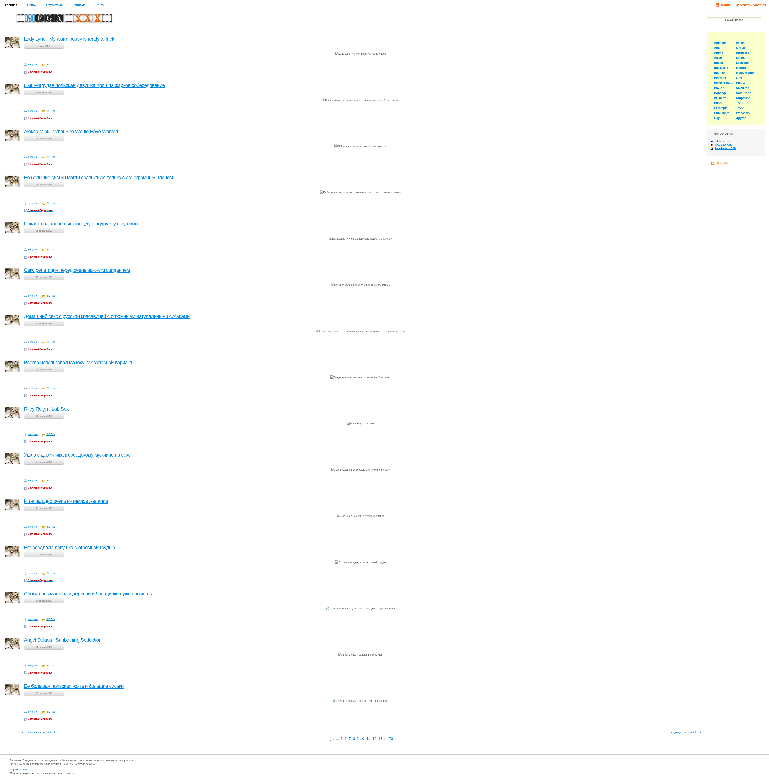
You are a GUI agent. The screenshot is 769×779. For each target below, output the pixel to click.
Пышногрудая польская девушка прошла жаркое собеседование (94, 85)
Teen (739, 103)
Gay (717, 118)
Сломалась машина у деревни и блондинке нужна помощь (88, 593)
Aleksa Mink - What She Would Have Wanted (71, 131)
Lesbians (742, 62)
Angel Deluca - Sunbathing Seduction (62, 640)
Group (740, 47)
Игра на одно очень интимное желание (66, 501)
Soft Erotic (743, 93)
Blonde (719, 88)
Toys (739, 108)
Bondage (720, 93)
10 (362, 739)
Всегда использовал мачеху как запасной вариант (78, 362)
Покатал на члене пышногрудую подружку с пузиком (81, 223)
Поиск (31, 5)
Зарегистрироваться (751, 5)
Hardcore (742, 52)
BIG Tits (50, 64)
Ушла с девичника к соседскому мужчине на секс (77, 455)
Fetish (740, 42)
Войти (99, 5)
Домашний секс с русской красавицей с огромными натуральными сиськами (107, 316)
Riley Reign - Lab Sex (46, 409)
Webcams (743, 113)
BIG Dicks (721, 67)
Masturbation (745, 72)
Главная (11, 5)
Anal (717, 47)
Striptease (743, 98)
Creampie (720, 108)
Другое (741, 118)
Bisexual (720, 78)
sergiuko (33, 64)
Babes (718, 62)
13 (381, 739)
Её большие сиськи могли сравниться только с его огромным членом (98, 177)
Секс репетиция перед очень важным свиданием (77, 270)
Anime (718, 52)
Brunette (720, 98)
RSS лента (722, 162)
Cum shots (721, 113)
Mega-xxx (29, 19)
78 (391, 739)
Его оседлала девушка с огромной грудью (69, 547)
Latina (740, 57)
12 (374, 739)
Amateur (720, 42)
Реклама (79, 5)
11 (368, 739)
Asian (718, 57)
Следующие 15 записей (682, 732)
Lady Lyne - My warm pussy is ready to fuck (69, 39)
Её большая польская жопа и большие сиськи (74, 686)
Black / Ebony (723, 83)
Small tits (742, 88)
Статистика (54, 5)
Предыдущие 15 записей (41, 732)
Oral (739, 78)
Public (740, 83)
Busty (718, 103)
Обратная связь (19, 769)
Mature (741, 67)
